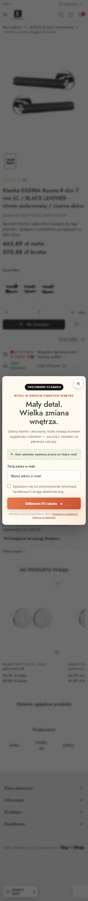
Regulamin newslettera (65, 514)
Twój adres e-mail (21, 466)
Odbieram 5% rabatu (44, 503)
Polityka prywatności (44, 517)
